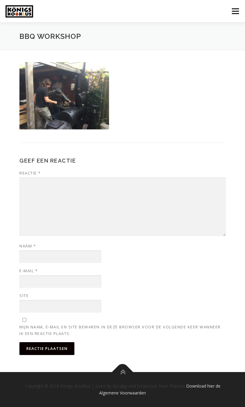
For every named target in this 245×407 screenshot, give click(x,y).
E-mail (28, 270)
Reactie (30, 173)
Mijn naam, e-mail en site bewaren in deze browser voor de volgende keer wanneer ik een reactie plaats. (120, 330)
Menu (235, 11)
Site (24, 295)
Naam (27, 246)
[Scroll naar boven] (122, 371)
